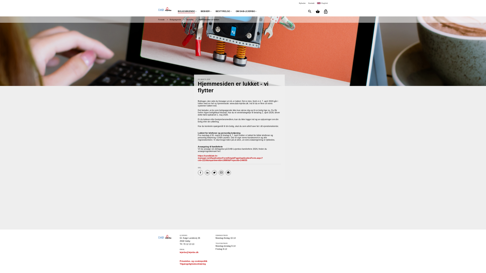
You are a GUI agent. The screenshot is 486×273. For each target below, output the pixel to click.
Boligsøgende (186, 11)
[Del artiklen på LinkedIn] (208, 172)
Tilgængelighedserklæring (193, 264)
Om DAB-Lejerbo (245, 11)
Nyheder (302, 3)
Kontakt (311, 3)
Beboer (205, 11)
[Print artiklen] (228, 172)
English (324, 3)
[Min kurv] (318, 11)
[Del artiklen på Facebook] (201, 172)
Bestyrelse (223, 11)
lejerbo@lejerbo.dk (189, 252)
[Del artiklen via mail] (222, 172)
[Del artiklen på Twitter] (215, 172)
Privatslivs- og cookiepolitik (193, 261)
